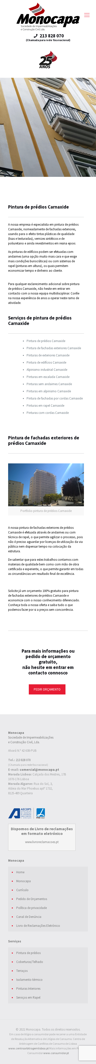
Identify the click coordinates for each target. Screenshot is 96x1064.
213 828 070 (23, 760)
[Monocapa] (48, 16)
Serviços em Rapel (28, 997)
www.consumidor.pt (56, 1053)
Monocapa (23, 881)
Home (20, 872)
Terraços (22, 971)
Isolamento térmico (29, 980)
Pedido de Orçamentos (31, 899)
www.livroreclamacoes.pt (42, 842)
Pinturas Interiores (28, 988)
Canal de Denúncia (28, 917)
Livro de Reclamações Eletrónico (38, 926)
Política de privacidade (31, 908)
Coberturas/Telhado (29, 962)
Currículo (22, 890)
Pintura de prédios (28, 953)
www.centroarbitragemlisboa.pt (28, 1048)
